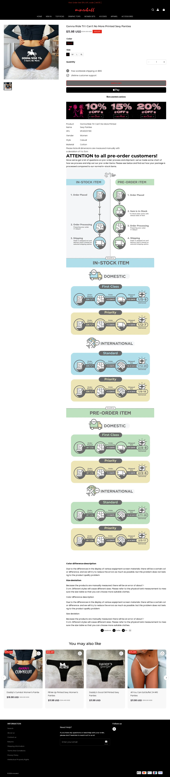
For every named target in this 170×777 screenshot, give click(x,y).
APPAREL (114, 16)
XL (81, 54)
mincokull (15, 773)
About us (11, 733)
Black (69, 43)
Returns (10, 742)
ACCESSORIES (127, 16)
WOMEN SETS (89, 16)
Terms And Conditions (16, 751)
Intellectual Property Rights (18, 759)
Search (10, 728)
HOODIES (103, 16)
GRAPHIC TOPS (74, 16)
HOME (39, 16)
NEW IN (49, 16)
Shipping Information (15, 746)
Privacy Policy (12, 755)
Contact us (11, 737)
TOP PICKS (60, 16)
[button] (152, 9)
